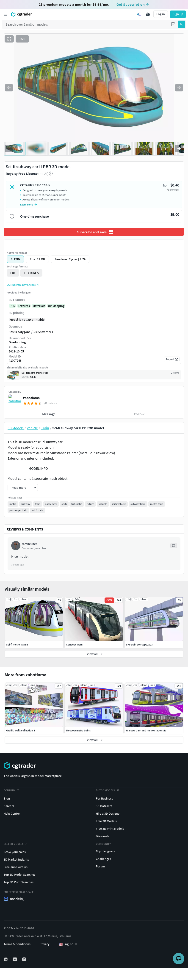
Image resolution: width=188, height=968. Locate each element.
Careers (9, 806)
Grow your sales (15, 852)
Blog (7, 798)
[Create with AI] (138, 14)
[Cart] (148, 14)
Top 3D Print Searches (18, 882)
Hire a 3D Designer (108, 813)
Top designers (105, 851)
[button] (173, 24)
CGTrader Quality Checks (21, 284)
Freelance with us (16, 867)
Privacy (45, 944)
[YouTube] (15, 959)
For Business (104, 798)
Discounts (102, 836)
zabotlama (31, 397)
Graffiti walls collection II (20, 730)
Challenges (103, 859)
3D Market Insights (16, 859)
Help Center (12, 813)
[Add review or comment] (179, 529)
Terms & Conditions (17, 944)
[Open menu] (5, 14)
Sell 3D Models (14, 843)
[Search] (181, 24)
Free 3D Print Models (110, 829)
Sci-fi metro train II (17, 644)
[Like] (34, 244)
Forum (100, 866)
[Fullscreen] (9, 39)
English (66, 944)
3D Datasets (104, 806)
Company (9, 790)
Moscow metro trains (78, 730)
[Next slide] (179, 87)
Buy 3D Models (105, 790)
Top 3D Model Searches (19, 874)
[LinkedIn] (6, 959)
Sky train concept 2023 (139, 644)
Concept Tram (74, 644)
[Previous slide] (9, 87)
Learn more (26, 204)
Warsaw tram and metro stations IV (146, 730)
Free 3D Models (106, 821)
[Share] (154, 244)
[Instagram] (24, 959)
